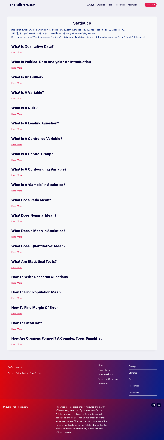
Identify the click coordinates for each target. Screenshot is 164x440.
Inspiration (134, 392)
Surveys (90, 4)
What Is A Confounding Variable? (39, 169)
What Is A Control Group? (32, 154)
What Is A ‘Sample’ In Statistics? (38, 185)
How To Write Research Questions (39, 277)
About (100, 365)
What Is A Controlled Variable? (36, 139)
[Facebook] (153, 405)
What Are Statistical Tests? (34, 262)
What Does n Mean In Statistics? (38, 231)
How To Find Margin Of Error (34, 308)
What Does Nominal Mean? (33, 215)
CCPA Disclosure (106, 374)
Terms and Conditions (108, 379)
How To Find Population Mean (36, 292)
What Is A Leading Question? (35, 123)
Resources (120, 4)
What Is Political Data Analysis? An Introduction (51, 62)
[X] (159, 405)
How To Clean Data (27, 323)
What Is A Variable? (27, 92)
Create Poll (150, 4)
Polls (110, 4)
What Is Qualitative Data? (32, 46)
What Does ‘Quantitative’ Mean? (38, 246)
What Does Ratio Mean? (31, 200)
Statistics (101, 4)
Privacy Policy (104, 370)
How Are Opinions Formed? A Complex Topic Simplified (57, 338)
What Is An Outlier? (27, 77)
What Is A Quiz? (24, 108)
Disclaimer (102, 383)
